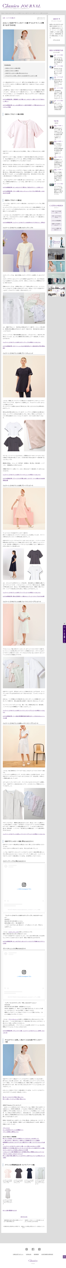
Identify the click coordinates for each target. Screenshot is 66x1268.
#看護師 (10, 1210)
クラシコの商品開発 (56, 220)
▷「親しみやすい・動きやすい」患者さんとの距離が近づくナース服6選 (21, 1140)
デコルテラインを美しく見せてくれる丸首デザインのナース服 (21, 75)
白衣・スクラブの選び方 (9, 18)
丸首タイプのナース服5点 (12, 70)
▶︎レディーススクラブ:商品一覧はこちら (13, 1097)
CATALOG (28, 1254)
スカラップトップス (13, 932)
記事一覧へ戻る (24, 1216)
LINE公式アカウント (18, 1254)
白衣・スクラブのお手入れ (58, 77)
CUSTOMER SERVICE (47, 1254)
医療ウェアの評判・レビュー (58, 126)
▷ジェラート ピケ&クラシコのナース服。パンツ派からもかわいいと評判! (21, 1146)
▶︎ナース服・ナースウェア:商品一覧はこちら (14, 1099)
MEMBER (36, 1254)
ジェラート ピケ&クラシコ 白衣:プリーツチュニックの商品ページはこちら (22, 474)
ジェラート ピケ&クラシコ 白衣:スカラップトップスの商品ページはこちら (22, 342)
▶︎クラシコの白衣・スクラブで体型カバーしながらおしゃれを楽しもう (21, 1138)
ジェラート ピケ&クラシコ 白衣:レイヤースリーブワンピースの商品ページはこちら (24, 834)
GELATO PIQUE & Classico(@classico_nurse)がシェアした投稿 (24, 909)
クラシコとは (6, 1128)
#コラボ (15, 1210)
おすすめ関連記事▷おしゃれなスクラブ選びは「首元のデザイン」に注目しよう (23, 187)
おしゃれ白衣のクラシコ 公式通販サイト (13, 1129)
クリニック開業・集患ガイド (56, 229)
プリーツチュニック (13, 1019)
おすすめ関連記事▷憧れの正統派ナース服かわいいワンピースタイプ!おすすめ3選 (23, 596)
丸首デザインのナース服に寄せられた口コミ (17, 73)
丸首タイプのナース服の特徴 (13, 68)
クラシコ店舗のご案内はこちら (11, 1131)
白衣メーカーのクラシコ (56, 24)
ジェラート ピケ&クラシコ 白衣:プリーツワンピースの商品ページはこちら (22, 592)
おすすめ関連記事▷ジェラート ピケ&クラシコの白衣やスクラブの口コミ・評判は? (24, 222)
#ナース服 (5, 1210)
